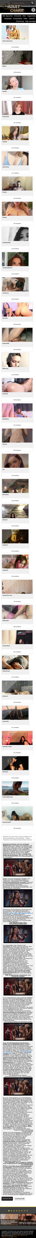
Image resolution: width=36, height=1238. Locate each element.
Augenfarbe (31, 16)
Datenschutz (17, 1235)
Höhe (25, 19)
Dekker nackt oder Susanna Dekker (20, 913)
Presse (15, 1237)
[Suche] (32, 3)
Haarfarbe (8, 19)
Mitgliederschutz (6, 1237)
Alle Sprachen (7, 16)
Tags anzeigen (30, 21)
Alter (24, 16)
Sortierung (20, 21)
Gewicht (32, 19)
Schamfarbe (17, 19)
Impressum (24, 1235)
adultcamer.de (12, 6)
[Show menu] (33, 9)
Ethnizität (17, 16)
